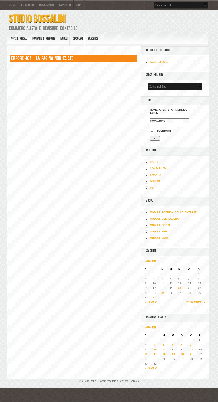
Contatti (65, 5)
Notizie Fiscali (19, 38)
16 (146, 354)
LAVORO (155, 174)
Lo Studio (27, 5)
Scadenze (93, 38)
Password (157, 121)
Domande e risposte (43, 38)
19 (173, 354)
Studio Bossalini (38, 18)
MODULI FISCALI (160, 225)
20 (179, 288)
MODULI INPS (159, 231)
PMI (152, 187)
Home (12, 5)
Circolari (78, 38)
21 (191, 354)
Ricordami (162, 130)
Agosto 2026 (150, 261)
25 (162, 292)
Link (79, 5)
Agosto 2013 (159, 62)
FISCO (154, 162)
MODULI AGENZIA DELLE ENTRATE (173, 212)
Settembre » (195, 302)
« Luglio (151, 302)
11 (164, 349)
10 (155, 349)
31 (154, 297)
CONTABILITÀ (158, 168)
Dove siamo (46, 5)
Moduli (64, 38)
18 (164, 354)
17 (155, 354)
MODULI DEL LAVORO (164, 218)
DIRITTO (155, 181)
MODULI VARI (159, 237)
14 (191, 349)
